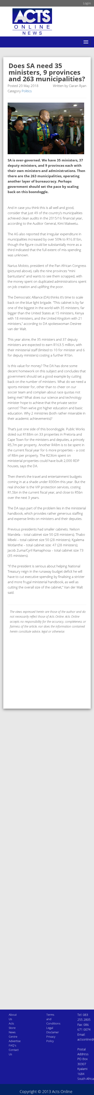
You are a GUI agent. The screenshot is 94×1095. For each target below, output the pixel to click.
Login (87, 3)
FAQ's (12, 1045)
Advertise (15, 1041)
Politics (27, 91)
